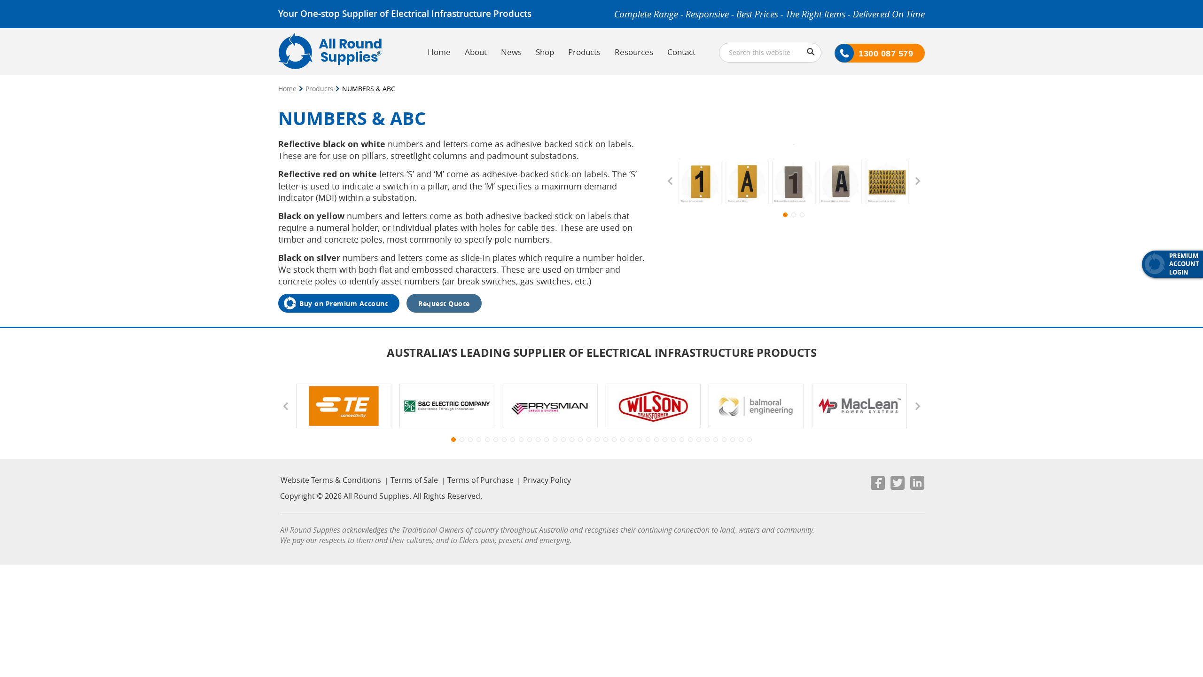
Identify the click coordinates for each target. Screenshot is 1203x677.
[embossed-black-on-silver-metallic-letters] (840, 183)
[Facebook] (877, 484)
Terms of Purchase (480, 480)
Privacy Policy (547, 480)
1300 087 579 (886, 53)
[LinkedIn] (917, 484)
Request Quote (444, 303)
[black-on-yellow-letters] (747, 183)
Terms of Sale (414, 480)
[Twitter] (897, 484)
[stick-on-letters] (887, 183)
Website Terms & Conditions (331, 480)
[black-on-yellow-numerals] (700, 183)
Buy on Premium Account (343, 303)
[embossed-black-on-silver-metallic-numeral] (793, 183)
